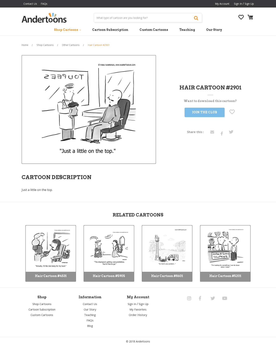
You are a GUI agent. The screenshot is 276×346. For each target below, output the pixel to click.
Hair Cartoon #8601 (167, 276)
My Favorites (138, 309)
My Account (222, 3)
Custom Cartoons (154, 30)
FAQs (44, 3)
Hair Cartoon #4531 (51, 276)
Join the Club (204, 112)
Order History (138, 315)
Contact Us (30, 3)
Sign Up (249, 3)
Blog (90, 326)
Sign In (132, 304)
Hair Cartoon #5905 (109, 276)
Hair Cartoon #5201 (225, 276)
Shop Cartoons (66, 30)
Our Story (214, 30)
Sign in (238, 3)
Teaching (187, 30)
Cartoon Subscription (110, 30)
